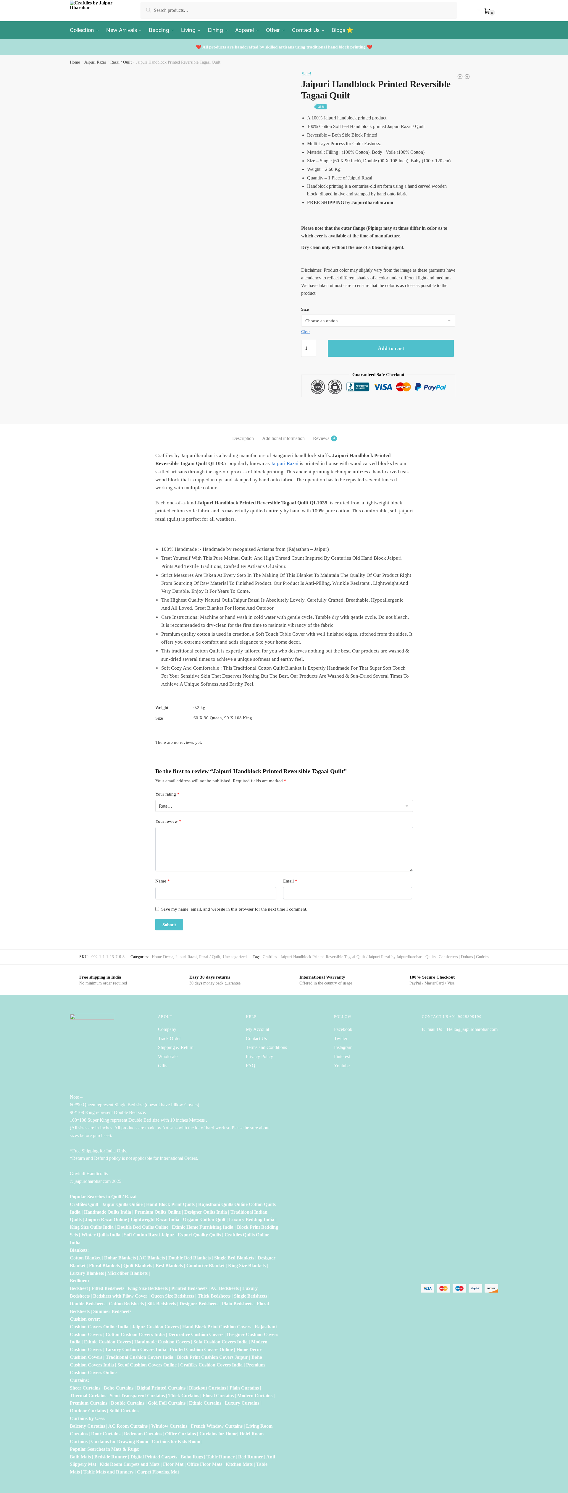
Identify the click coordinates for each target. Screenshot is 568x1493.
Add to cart (391, 348)
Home (75, 62)
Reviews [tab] (321, 438)
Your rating (167, 794)
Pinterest (342, 1056)
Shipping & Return (175, 1047)
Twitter (340, 1038)
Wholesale (168, 1056)
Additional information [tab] (283, 438)
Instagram (343, 1047)
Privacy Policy (259, 1056)
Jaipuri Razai (95, 62)
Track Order (169, 1038)
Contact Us (256, 1038)
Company (167, 1029)
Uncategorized (235, 957)
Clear (305, 331)
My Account (257, 1029)
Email (290, 881)
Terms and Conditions (266, 1047)
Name (162, 881)
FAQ (250, 1065)
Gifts (162, 1065)
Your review (168, 821)
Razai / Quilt (121, 62)
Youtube (342, 1065)
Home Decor (162, 957)
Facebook (343, 1029)
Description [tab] (243, 438)
